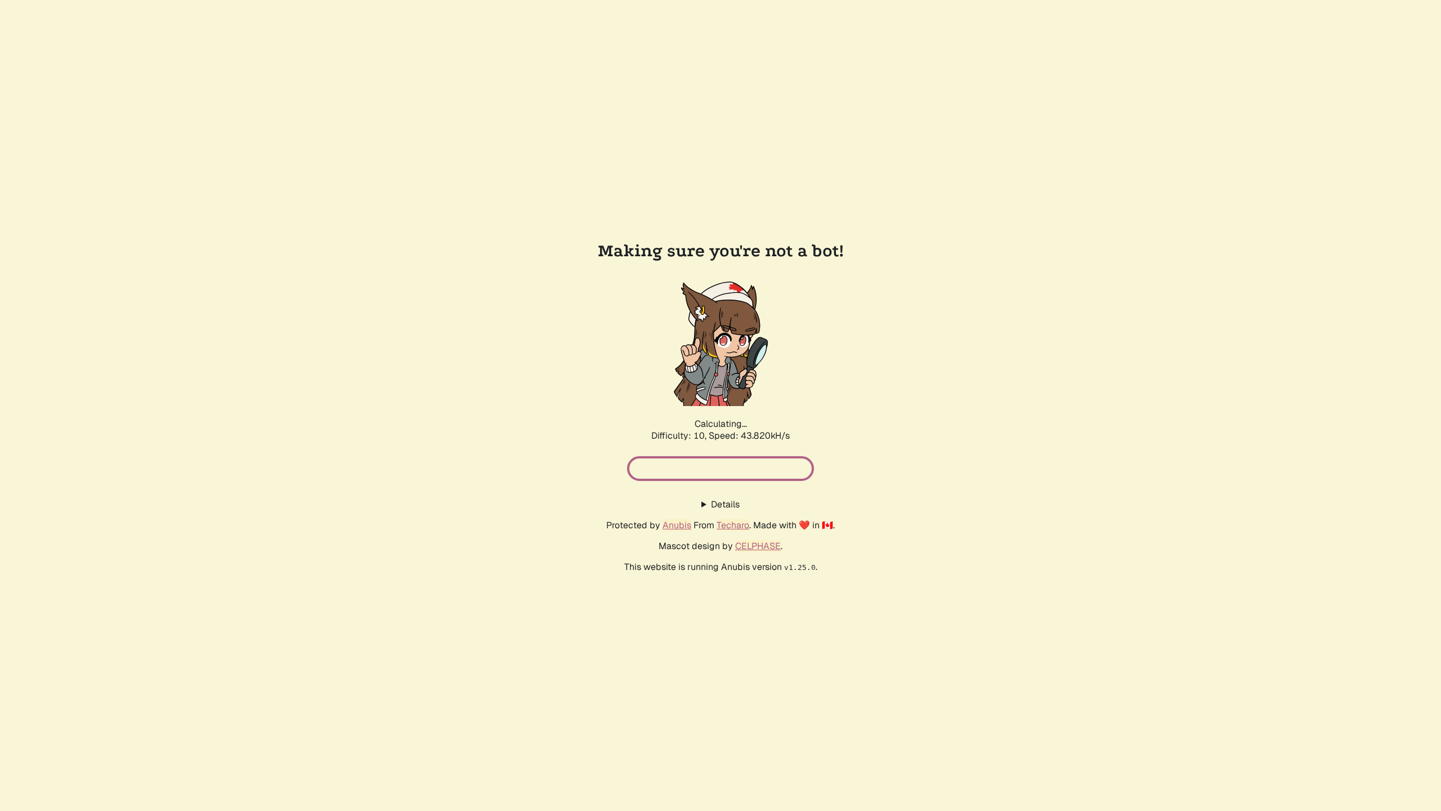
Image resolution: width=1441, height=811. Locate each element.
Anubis (677, 525)
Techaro (733, 525)
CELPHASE (758, 546)
